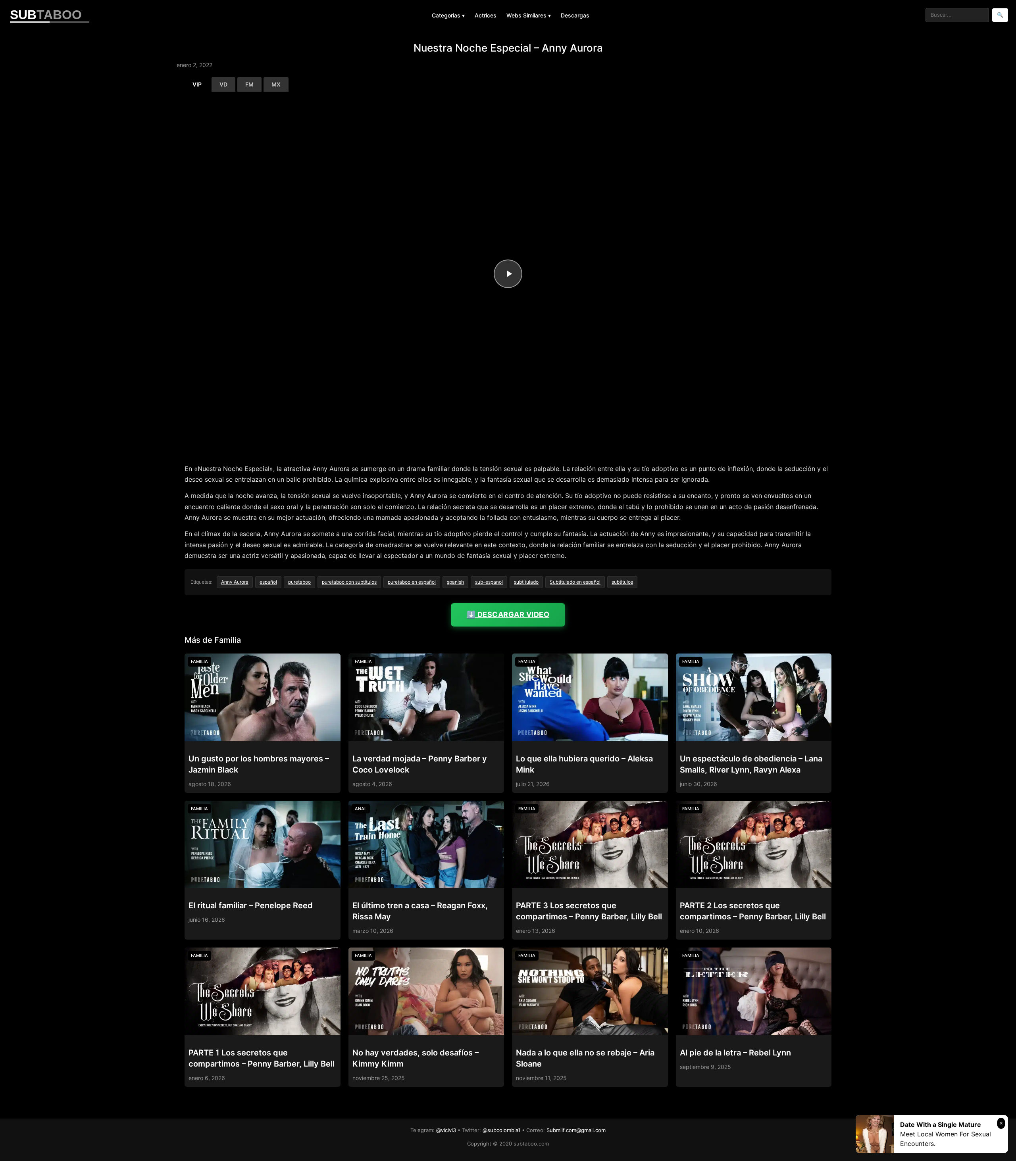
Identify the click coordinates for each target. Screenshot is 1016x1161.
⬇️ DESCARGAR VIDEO (508, 614)
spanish (455, 582)
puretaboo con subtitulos (349, 582)
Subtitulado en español (575, 582)
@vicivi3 (446, 1130)
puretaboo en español (412, 582)
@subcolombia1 (501, 1130)
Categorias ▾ (448, 15)
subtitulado (526, 582)
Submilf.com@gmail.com (576, 1130)
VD (223, 84)
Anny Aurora (234, 582)
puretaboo (299, 582)
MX (276, 84)
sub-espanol (489, 582)
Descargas (575, 15)
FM (249, 84)
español (268, 582)
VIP (197, 84)
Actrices (485, 15)
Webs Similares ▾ (528, 15)
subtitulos (622, 582)
